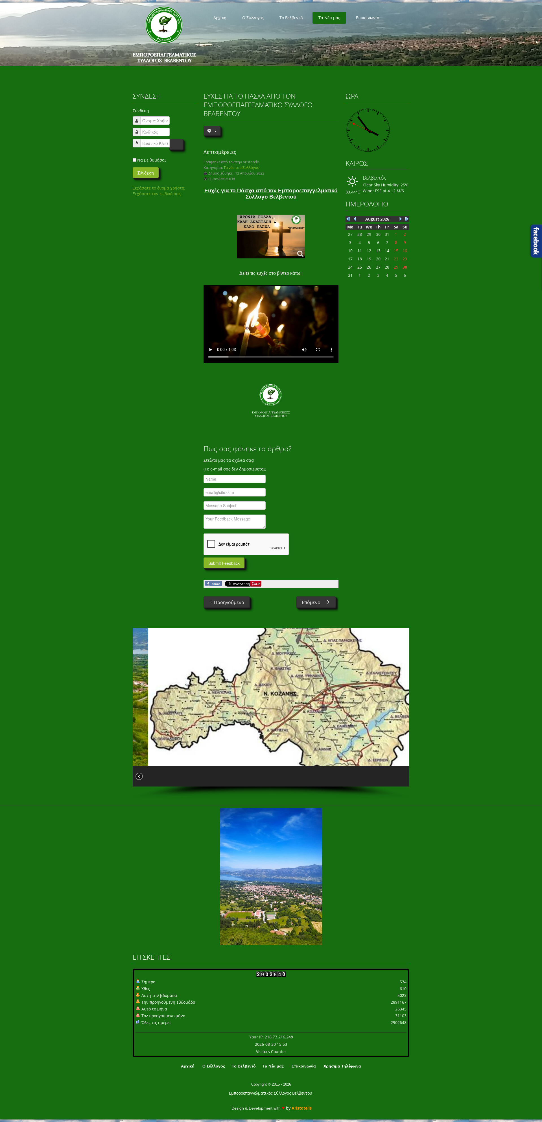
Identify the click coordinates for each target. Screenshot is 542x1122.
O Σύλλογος (253, 17)
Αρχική (219, 17)
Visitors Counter (271, 1051)
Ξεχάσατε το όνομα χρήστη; (159, 188)
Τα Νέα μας (329, 17)
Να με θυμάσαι (151, 160)
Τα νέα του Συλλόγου (241, 167)
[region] (271, 713)
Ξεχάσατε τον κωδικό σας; (157, 193)
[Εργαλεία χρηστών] (212, 131)
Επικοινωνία (367, 17)
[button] (148, 776)
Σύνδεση (145, 173)
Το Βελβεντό (291, 17)
